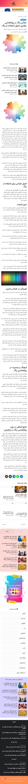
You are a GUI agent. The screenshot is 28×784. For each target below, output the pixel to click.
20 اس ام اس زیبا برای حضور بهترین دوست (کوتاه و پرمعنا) (10, 558)
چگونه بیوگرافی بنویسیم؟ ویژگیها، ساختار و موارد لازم (21, 495)
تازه (21, 531)
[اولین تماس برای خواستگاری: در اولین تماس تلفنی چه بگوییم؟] (22, 538)
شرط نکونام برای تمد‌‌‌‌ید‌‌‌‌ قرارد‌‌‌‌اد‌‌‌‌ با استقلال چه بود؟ (21, 513)
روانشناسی (20, 16)
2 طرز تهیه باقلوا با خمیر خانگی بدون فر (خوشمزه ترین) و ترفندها (9, 565)
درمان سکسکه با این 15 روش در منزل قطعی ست (7, 512)
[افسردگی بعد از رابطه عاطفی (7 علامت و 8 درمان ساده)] (22, 70)
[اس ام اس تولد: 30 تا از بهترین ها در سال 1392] (7, 490)
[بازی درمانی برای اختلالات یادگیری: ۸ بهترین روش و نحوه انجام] (22, 92)
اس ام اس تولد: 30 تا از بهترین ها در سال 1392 (8, 497)
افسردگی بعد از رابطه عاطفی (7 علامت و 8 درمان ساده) (10, 551)
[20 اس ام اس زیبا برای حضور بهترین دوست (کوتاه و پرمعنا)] (22, 560)
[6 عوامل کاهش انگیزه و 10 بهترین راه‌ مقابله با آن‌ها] (22, 85)
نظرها (7, 531)
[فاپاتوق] (14, 3)
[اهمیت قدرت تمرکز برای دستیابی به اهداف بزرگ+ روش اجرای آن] (22, 77)
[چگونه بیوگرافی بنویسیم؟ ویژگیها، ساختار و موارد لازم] (21, 489)
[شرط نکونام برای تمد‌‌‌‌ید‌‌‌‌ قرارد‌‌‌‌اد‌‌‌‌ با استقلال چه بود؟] (21, 507)
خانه (24, 16)
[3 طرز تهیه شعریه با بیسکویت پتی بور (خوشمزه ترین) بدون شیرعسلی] (22, 545)
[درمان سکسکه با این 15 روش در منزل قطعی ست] (7, 506)
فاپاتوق (3, 778)
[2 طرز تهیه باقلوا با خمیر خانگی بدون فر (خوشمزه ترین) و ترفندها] (22, 567)
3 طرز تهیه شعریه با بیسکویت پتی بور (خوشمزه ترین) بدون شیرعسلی (9, 545)
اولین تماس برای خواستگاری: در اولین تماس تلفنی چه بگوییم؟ (10, 537)
